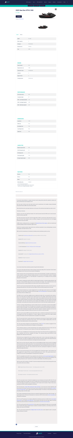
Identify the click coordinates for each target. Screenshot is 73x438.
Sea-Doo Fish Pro (31, 404)
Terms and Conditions (27, 433)
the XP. (42, 323)
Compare (19, 16)
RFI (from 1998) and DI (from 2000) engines (34, 246)
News (64, 2)
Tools (34, 2)
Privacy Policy (19, 433)
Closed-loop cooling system (28, 235)
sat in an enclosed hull (42, 291)
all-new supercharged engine (48, 356)
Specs (45, 2)
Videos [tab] (21, 34)
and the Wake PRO (30, 400)
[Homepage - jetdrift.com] (7, 2)
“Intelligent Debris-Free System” (28, 261)
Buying (49, 2)
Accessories (59, 2)
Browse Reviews (42, 5)
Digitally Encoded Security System (30, 242)
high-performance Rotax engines (41, 223)
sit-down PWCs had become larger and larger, (32, 386)
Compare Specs (30, 5)
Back (37, 426)
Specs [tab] (17, 34)
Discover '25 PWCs (36, 5)
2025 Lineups (28, 2)
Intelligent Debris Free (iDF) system (37, 409)
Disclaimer (49, 433)
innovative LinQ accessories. (45, 401)
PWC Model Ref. (39, 2)
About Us (54, 433)
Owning (54, 2)
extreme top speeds (51, 394)
